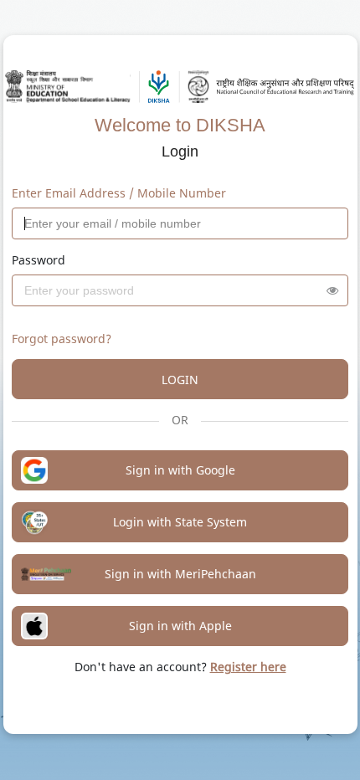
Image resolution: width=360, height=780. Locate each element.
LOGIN (180, 379)
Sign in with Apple (180, 626)
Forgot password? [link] (61, 338)
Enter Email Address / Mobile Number (119, 193)
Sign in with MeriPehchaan (180, 574)
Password (38, 260)
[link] (248, 667)
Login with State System (180, 522)
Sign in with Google (180, 470)
